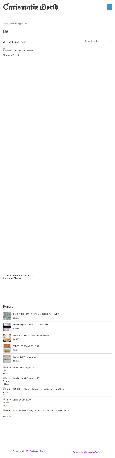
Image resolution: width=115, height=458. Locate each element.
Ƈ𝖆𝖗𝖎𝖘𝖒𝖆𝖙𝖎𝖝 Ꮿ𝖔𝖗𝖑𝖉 (31, 6)
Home (5, 24)
